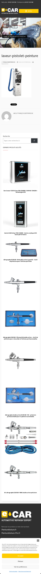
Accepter (20, 556)
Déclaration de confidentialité (24, 571)
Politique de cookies (13, 571)
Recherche (6, 136)
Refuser (20, 561)
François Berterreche (9, 62)
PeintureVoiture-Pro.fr (10, 533)
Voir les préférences (20, 567)
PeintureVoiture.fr (8, 529)
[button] (38, 541)
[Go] (34, 140)
